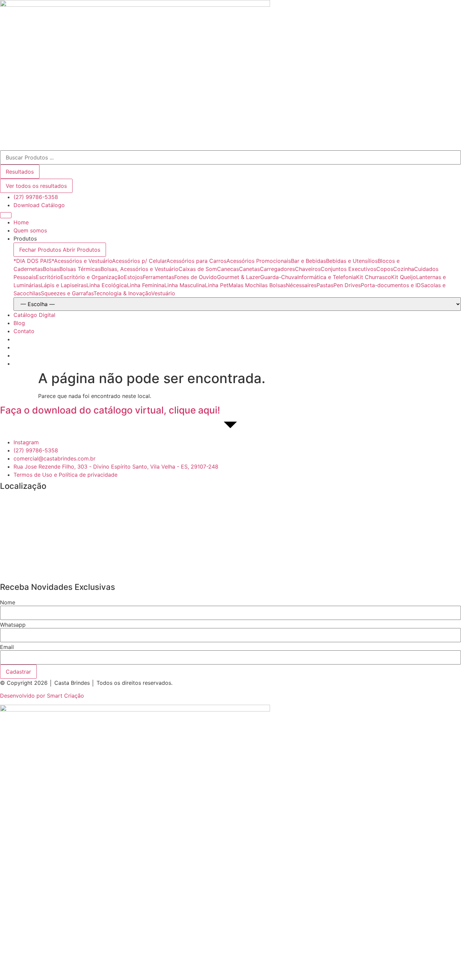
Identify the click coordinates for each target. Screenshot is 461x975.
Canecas (228, 269)
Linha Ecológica (106, 285)
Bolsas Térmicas (80, 269)
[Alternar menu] (5, 215)
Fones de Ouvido (195, 277)
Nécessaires (301, 285)
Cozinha (403, 269)
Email (7, 647)
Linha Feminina (145, 285)
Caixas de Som (198, 269)
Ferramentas (158, 277)
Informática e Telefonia (326, 277)
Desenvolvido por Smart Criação (42, 695)
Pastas (325, 285)
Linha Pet (216, 285)
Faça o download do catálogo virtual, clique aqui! (110, 410)
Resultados (20, 171)
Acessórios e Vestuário (83, 260)
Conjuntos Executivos (348, 269)
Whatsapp (13, 624)
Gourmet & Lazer (238, 277)
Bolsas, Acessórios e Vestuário (140, 269)
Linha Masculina (184, 285)
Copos (384, 269)
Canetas (249, 269)
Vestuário (163, 293)
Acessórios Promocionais (258, 260)
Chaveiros (308, 269)
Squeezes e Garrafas (67, 293)
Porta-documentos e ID (391, 285)
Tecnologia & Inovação (122, 293)
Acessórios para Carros (196, 260)
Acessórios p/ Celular (139, 260)
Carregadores (277, 269)
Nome (7, 602)
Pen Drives (347, 285)
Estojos (133, 277)
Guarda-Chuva (278, 277)
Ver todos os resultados (36, 185)
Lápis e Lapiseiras (63, 285)
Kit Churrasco (373, 277)
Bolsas (51, 269)
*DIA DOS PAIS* (33, 260)
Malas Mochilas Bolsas (257, 285)
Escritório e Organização (92, 277)
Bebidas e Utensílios (352, 260)
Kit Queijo (403, 277)
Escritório (48, 277)
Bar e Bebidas (308, 260)
